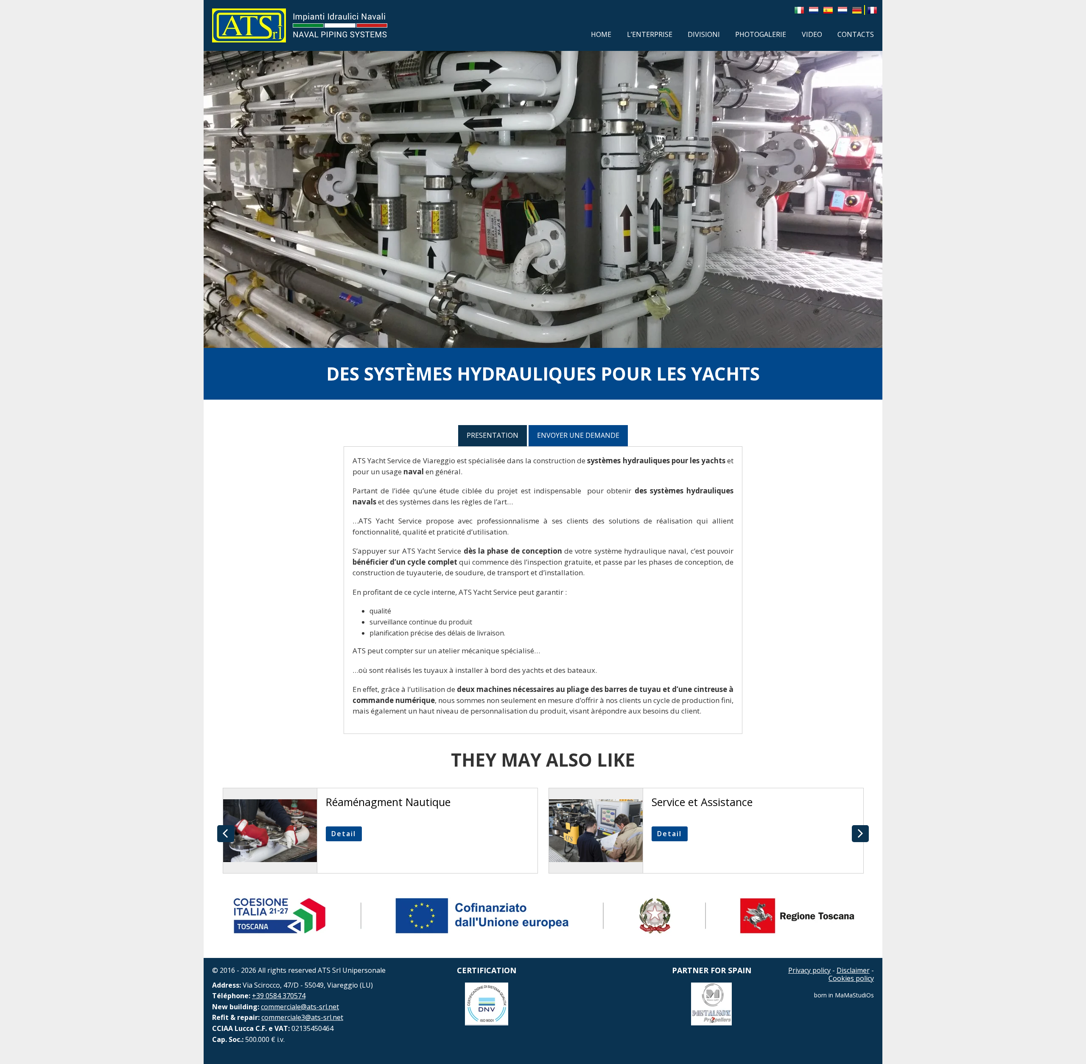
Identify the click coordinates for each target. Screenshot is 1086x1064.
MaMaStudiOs (854, 995)
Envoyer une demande (578, 435)
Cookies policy (851, 978)
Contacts (855, 34)
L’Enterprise (649, 34)
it (799, 9)
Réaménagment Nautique (388, 802)
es (828, 9)
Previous (225, 833)
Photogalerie (760, 34)
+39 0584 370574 (278, 995)
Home (601, 34)
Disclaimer (853, 970)
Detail (343, 833)
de (857, 9)
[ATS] (249, 25)
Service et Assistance (702, 802)
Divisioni (704, 34)
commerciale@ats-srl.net (300, 1006)
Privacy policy (809, 970)
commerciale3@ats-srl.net (302, 1017)
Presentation (492, 435)
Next (860, 833)
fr (872, 9)
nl (814, 9)
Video (812, 34)
